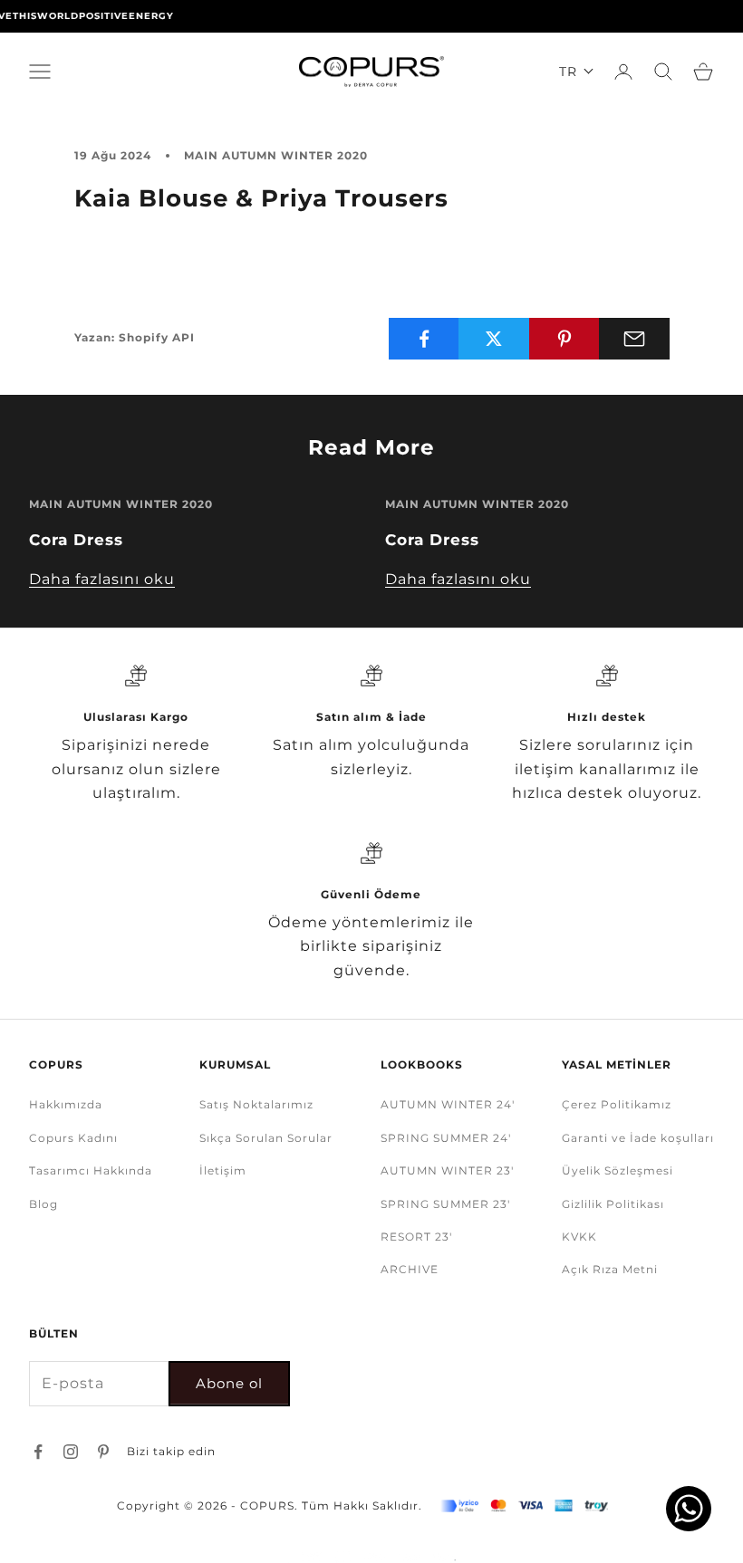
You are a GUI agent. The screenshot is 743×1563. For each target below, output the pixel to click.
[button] (576, 71)
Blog (43, 1204)
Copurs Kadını (73, 1138)
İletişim (222, 1170)
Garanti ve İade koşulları (638, 1138)
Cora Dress (76, 540)
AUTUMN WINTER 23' (447, 1170)
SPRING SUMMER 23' (445, 1204)
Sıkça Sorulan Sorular (266, 1138)
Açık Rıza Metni (610, 1269)
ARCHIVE (410, 1269)
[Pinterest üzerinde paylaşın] (564, 339)
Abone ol (229, 1383)
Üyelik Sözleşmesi (617, 1170)
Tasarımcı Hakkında (90, 1170)
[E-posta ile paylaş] (634, 339)
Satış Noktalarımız (256, 1104)
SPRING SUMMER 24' (446, 1138)
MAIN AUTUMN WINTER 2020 (276, 155)
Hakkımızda (65, 1104)
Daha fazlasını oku (102, 579)
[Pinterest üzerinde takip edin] (103, 1452)
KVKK (579, 1236)
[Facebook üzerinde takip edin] (38, 1452)
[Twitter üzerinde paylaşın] (493, 339)
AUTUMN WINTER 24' (448, 1104)
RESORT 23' (416, 1236)
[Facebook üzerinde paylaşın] (424, 339)
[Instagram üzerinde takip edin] (71, 1452)
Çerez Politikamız (616, 1104)
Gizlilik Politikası (613, 1204)
